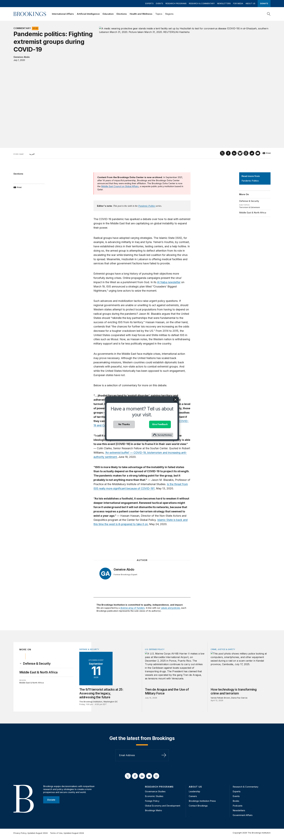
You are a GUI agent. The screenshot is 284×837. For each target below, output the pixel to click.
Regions (169, 13)
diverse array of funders (132, 607)
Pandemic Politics (146, 206)
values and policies (170, 607)
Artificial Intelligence (88, 13)
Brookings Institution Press (202, 801)
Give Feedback (160, 424)
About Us (250, 3)
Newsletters (224, 3)
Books (236, 801)
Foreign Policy (152, 801)
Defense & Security (249, 201)
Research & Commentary (202, 3)
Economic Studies (154, 796)
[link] (37, 664)
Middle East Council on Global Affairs (120, 186)
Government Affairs (242, 815)
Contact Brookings (198, 805)
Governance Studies (155, 791)
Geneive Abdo (21, 57)
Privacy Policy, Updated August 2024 (30, 833)
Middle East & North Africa (252, 212)
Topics (158, 13)
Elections (122, 13)
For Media (238, 3)
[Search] (269, 14)
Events (159, 3)
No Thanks (124, 424)
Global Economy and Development (162, 805)
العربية (32, 154)
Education (108, 13)
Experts (149, 3)
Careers (193, 796)
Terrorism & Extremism (249, 207)
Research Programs (176, 3)
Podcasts (237, 805)
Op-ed (35, 28)
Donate (264, 3)
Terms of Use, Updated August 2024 (67, 833)
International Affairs (63, 13)
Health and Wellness (141, 13)
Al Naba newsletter (168, 282)
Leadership (194, 791)
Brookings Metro (153, 810)
